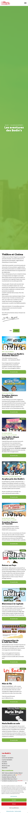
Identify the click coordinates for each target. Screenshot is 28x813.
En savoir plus (14, 372)
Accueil (7, 125)
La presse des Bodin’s (7, 759)
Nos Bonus (4, 763)
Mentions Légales (18, 811)
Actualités (4, 761)
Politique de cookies (10, 811)
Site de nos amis (6, 765)
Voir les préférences (14, 807)
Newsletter (4, 767)
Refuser (14, 804)
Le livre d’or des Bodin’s (7, 757)
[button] (26, 783)
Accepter (14, 800)
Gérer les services (13, 796)
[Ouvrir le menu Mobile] (25, 3)
